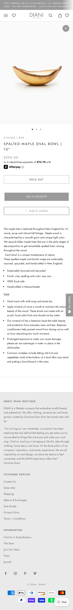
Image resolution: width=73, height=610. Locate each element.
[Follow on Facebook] (5, 573)
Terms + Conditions (15, 518)
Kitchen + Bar (14, 137)
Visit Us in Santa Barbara (17, 537)
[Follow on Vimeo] (35, 573)
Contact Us (10, 481)
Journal (7, 562)
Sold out (36, 179)
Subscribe (9, 488)
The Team (9, 543)
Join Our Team (11, 549)
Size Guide (10, 506)
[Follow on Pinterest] (25, 573)
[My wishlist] (14, 15)
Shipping (9, 494)
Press (7, 556)
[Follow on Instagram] (15, 573)
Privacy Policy (11, 512)
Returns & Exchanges (15, 500)
